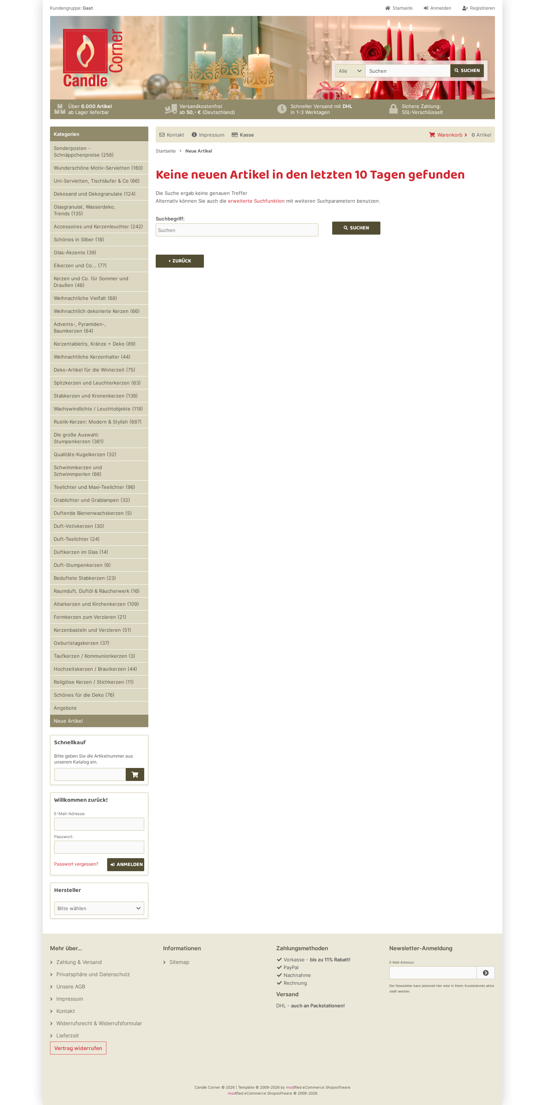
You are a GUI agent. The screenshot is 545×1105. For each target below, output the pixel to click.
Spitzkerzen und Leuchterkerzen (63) (97, 383)
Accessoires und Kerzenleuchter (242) (98, 226)
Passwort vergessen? (76, 864)
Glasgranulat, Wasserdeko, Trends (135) (84, 210)
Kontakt (175, 135)
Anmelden (126, 864)
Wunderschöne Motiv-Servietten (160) (98, 168)
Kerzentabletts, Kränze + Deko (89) (95, 344)
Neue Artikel (68, 721)
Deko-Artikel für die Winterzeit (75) (94, 370)
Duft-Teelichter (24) (77, 539)
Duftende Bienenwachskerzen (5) (93, 513)
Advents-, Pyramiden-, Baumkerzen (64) (80, 327)
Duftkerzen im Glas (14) (81, 552)
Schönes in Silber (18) (79, 239)
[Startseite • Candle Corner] (92, 57)
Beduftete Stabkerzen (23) (85, 578)
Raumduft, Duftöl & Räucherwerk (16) (97, 591)
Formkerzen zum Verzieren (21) (90, 617)
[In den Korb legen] (135, 774)
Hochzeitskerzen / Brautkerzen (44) (95, 669)
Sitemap (179, 962)
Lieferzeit (67, 1035)
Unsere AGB (70, 986)
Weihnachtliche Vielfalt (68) (85, 298)
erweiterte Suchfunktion (256, 201)
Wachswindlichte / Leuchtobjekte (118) (98, 409)
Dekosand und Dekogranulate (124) (95, 194)
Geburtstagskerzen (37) (81, 643)
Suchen (467, 70)
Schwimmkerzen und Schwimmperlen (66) (78, 470)
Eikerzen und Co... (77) (80, 265)
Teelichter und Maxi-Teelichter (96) (94, 487)
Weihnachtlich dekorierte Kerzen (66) (97, 311)
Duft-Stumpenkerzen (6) (82, 565)
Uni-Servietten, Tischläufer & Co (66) (97, 181)
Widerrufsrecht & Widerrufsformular (99, 1023)
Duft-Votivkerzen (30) (79, 526)
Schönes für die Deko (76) (84, 695)
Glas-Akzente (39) (75, 252)
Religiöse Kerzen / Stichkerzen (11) (94, 682)
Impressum (211, 135)
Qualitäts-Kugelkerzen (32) (85, 454)
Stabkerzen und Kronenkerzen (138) (96, 396)
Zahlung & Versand (79, 962)
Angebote (65, 708)
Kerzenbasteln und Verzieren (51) (92, 630)
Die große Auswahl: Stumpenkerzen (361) (79, 438)
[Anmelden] (486, 973)
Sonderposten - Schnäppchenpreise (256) (84, 151)
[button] (350, 70)
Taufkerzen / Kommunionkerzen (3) (94, 656)
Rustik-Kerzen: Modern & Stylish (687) (98, 422)
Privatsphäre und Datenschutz (93, 974)
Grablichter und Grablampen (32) (92, 500)
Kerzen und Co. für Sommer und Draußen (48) (91, 281)
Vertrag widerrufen (78, 1048)
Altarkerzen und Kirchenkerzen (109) (96, 604)
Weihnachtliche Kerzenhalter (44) (92, 357)
